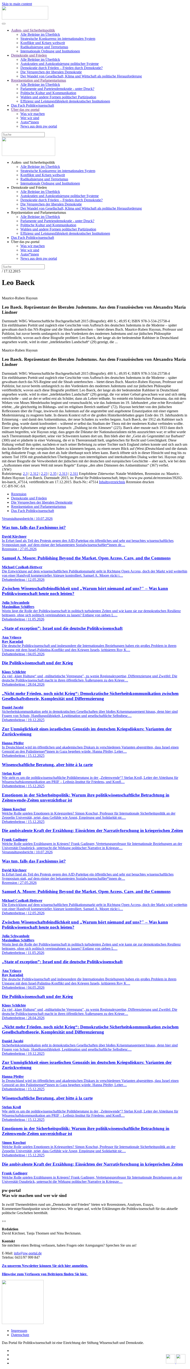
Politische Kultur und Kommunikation (48, 93)
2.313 (63, 474)
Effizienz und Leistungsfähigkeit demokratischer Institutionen (65, 101)
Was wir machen (32, 114)
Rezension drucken (140, 482)
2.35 (53, 474)
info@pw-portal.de (28, 1253)
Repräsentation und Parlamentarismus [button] (38, 212)
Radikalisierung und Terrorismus (44, 47)
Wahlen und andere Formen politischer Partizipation (58, 97)
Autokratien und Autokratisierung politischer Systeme (59, 64)
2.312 (34, 474)
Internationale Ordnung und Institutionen (50, 51)
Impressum (19, 1331)
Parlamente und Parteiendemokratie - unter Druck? (57, 89)
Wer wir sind (29, 118)
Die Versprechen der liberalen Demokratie (51, 72)
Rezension (18, 494)
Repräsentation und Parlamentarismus (38, 80)
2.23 (44, 474)
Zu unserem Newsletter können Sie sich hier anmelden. (45, 1266)
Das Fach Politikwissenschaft (32, 105)
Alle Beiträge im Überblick (40, 34)
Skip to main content (17, 4)
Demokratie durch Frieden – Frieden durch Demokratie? (61, 68)
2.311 (74, 474)
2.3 (25, 474)
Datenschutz (20, 1335)
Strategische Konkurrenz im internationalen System (57, 39)
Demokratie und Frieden (29, 55)
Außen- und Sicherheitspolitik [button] (33, 162)
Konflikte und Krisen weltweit (42, 43)
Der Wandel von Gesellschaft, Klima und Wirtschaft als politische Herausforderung (81, 76)
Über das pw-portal (25, 110)
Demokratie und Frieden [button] (29, 187)
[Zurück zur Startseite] (25, 18)
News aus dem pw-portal (38, 126)
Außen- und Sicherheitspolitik (33, 30)
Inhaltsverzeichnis (112, 482)
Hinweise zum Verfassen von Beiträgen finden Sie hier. (45, 1274)
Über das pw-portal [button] (25, 242)
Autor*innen (29, 122)
